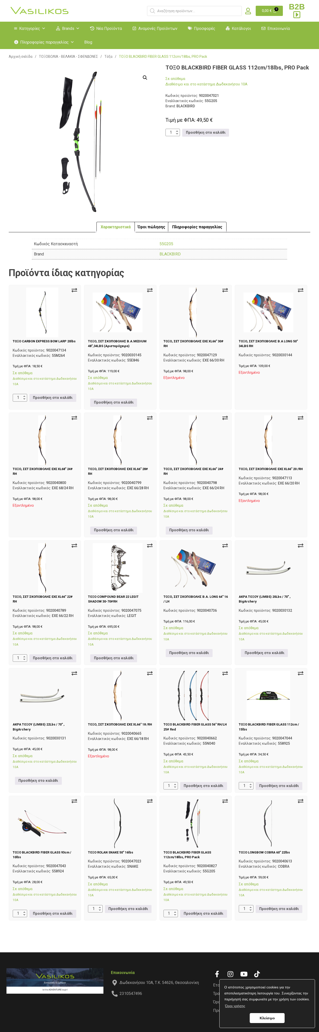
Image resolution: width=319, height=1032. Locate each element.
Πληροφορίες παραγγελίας (44, 42)
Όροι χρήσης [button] (235, 1006)
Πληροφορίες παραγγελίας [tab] (197, 227)
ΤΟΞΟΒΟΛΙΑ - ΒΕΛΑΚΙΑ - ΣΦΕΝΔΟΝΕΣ (68, 57)
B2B (297, 6)
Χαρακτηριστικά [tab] (116, 227)
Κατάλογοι (241, 28)
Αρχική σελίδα (20, 57)
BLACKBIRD (170, 254)
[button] (145, 77)
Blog (88, 42)
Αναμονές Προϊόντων (157, 28)
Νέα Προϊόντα (109, 28)
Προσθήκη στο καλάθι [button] (206, 132)
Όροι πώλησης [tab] (151, 227)
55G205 (166, 244)
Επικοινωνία (278, 28)
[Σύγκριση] (74, 290)
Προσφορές (204, 28)
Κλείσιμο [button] (267, 1018)
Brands (68, 28)
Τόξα (108, 57)
